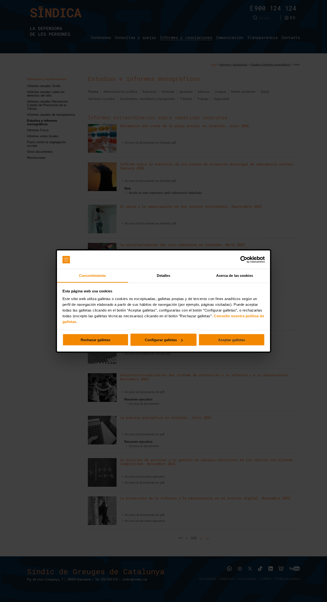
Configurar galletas (161, 340)
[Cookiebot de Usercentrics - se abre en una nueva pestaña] (244, 259)
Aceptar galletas (231, 340)
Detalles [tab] (163, 275)
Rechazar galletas (95, 340)
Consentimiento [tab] (92, 275)
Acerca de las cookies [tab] (234, 275)
